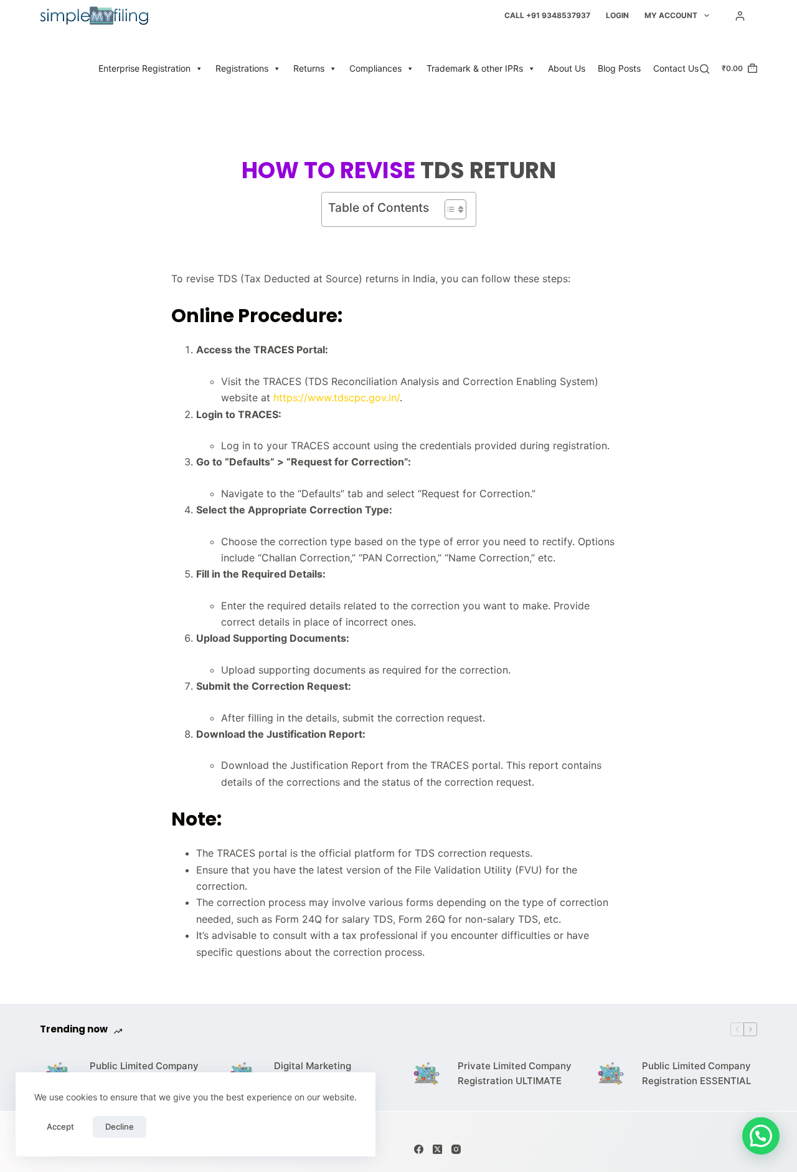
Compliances (375, 68)
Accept (60, 1127)
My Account (670, 15)
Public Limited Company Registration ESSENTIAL (696, 1073)
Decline (119, 1127)
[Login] (740, 16)
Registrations (241, 68)
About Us (566, 68)
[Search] (704, 69)
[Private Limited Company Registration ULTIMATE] (426, 1073)
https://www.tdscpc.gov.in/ (336, 397)
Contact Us (676, 68)
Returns (308, 68)
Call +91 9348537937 (547, 15)
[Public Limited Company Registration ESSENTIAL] (611, 1073)
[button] (761, 1136)
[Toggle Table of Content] (449, 209)
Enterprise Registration (144, 68)
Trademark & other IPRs (475, 68)
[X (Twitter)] (437, 1149)
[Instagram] (456, 1149)
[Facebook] (418, 1149)
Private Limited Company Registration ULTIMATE (515, 1073)
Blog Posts (619, 68)
